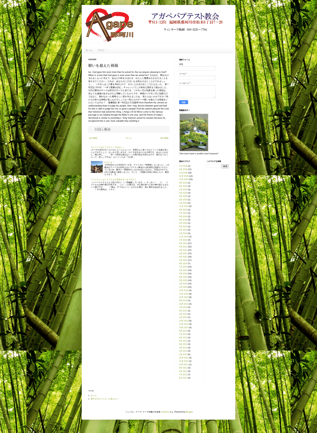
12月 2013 (184, 321)
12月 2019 (184, 290)
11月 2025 (184, 179)
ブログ (101, 50)
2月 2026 (183, 169)
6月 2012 (183, 378)
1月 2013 (183, 354)
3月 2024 (183, 226)
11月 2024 (184, 206)
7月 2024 (183, 213)
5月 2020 (183, 273)
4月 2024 (183, 223)
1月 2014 (183, 317)
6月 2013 (183, 337)
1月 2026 (183, 173)
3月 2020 (183, 280)
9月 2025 (183, 183)
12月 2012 (184, 358)
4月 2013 (183, 344)
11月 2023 (184, 236)
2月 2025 (183, 200)
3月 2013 (183, 348)
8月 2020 (183, 263)
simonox (165, 412)
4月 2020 (183, 277)
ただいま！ (109, 162)
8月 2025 (183, 186)
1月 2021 (183, 260)
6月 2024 (183, 216)
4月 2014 (183, 314)
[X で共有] (102, 129)
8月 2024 (183, 210)
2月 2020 (183, 284)
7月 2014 (183, 307)
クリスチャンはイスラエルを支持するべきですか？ (113, 179)
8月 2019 (183, 300)
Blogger (189, 412)
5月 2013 (183, 341)
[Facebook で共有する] (105, 129)
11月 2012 (184, 361)
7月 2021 (183, 240)
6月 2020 (183, 270)
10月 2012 (184, 364)
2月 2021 (183, 257)
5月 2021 (183, 247)
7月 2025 (183, 189)
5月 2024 (183, 220)
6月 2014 (183, 311)
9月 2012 (183, 368)
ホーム (89, 50)
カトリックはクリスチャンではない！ (107, 147)
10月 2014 (184, 304)
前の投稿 (164, 138)
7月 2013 (183, 334)
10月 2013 (184, 327)
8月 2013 (183, 331)
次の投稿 (93, 138)
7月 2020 (183, 267)
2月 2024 (183, 230)
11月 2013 (184, 324)
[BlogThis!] (99, 129)
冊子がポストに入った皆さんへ (105, 399)
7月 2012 (183, 374)
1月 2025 (183, 203)
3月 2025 (183, 196)
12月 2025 (184, 176)
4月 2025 (183, 193)
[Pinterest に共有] (109, 129)
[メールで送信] (96, 129)
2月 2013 (183, 351)
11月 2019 (184, 294)
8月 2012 (183, 371)
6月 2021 (183, 243)
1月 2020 (183, 287)
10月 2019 (184, 297)
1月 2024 (183, 233)
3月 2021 (183, 253)
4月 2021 (183, 250)
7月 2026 (183, 166)
